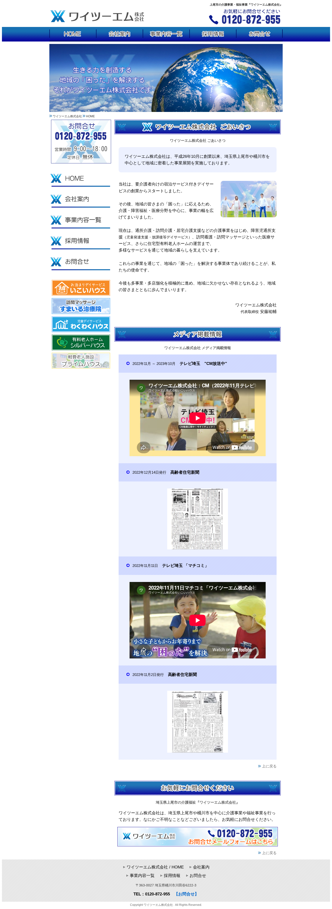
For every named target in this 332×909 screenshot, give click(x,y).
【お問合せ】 (186, 894)
